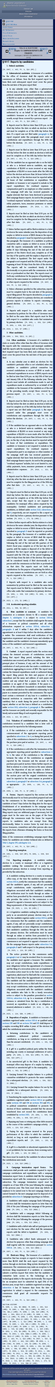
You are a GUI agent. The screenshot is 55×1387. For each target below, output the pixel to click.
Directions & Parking (33, 1384)
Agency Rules (14, 1384)
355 (37, 1023)
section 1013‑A (12, 881)
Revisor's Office (8, 41)
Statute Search (8, 27)
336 (18, 1023)
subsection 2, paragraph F (17, 781)
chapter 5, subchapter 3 (13, 617)
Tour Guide (24, 1382)
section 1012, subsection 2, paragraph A (24, 707)
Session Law (28, 9)
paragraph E (21, 238)
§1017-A (44, 51)
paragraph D (22, 531)
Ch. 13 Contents (8, 30)
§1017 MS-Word (11, 24)
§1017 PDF (10, 21)
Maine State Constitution (28, 14)
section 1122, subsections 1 (41, 509)
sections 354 (27, 1023)
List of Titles (7, 36)
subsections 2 (21, 736)
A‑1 (20, 957)
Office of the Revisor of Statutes (9, 1374)
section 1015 (24, 1114)
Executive (15, 1382)
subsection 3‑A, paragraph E (41, 781)
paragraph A (43, 134)
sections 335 (8, 1023)
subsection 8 (17, 1196)
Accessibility (31, 1382)
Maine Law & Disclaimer (11, 38)
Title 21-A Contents (10, 33)
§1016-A (13, 51)
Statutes (28, 11)
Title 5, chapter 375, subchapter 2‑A (17, 842)
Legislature (9, 1382)
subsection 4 (8, 1287)
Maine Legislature (9, 44)
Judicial (9, 1384)
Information (28, 16)
